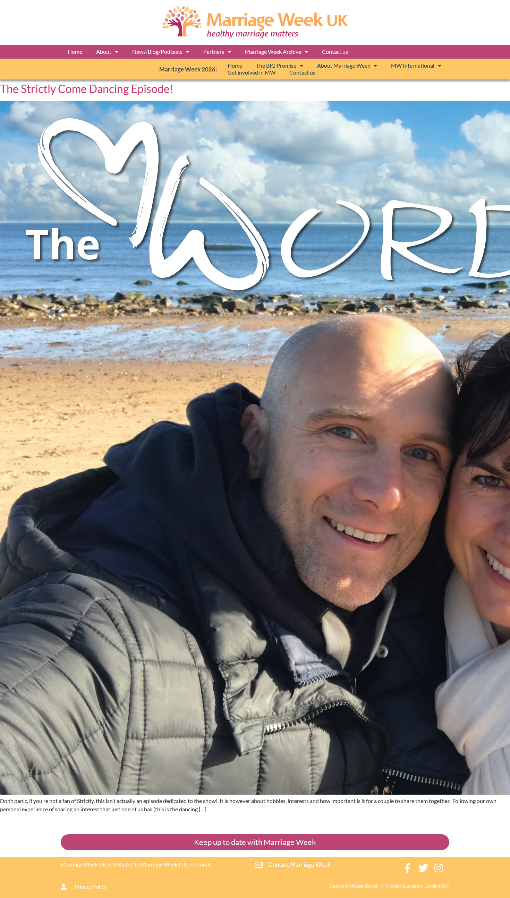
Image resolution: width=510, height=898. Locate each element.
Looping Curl (436, 886)
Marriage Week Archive (273, 51)
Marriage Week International (175, 864)
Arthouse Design (362, 886)
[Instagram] (439, 868)
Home (75, 51)
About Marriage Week (343, 65)
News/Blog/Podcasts (157, 51)
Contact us (335, 51)
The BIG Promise (276, 65)
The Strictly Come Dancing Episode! (86, 88)
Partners (213, 51)
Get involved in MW (251, 72)
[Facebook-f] (408, 868)
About (103, 51)
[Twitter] (423, 868)
